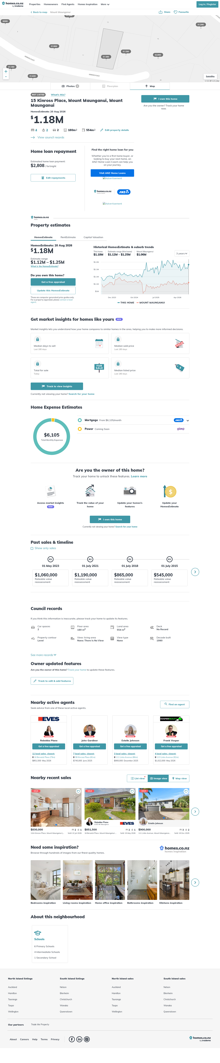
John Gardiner (89, 740)
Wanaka (64, 1005)
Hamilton (12, 993)
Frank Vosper (171, 740)
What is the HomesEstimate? (44, 266)
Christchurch (66, 999)
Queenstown (66, 1011)
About (13, 1039)
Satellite (210, 76)
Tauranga (12, 999)
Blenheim (64, 993)
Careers (24, 1039)
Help (34, 1039)
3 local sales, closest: (124, 753)
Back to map (40, 12)
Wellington (13, 1011)
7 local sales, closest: (83, 753)
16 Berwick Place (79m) (44, 757)
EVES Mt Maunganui (101, 824)
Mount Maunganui (60, 12)
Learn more (139, 476)
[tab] (43, 237)
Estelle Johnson (130, 740)
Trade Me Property (40, 1024)
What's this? (58, 94)
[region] (110, 48)
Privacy (55, 1039)
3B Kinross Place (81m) (85, 757)
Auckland (12, 987)
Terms (44, 1039)
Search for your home (81, 393)
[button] (133, 420)
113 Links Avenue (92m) (168, 757)
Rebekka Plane (48, 740)
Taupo (11, 1005)
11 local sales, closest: (43, 753)
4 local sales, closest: (165, 753)
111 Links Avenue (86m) (127, 757)
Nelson (63, 987)
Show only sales (45, 548)
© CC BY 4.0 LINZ (212, 81)
